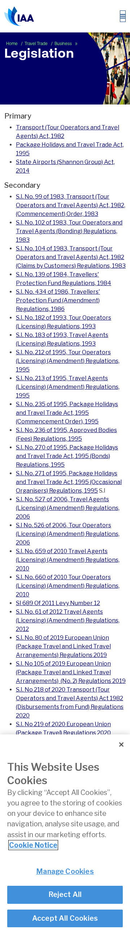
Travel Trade (37, 43)
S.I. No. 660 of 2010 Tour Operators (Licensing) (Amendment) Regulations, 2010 (68, 586)
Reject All (65, 894)
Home (12, 43)
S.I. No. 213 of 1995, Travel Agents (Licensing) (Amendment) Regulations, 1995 (68, 387)
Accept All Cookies (65, 918)
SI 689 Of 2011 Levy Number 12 (58, 603)
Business (64, 43)
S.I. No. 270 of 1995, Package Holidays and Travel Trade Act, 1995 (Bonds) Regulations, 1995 (67, 456)
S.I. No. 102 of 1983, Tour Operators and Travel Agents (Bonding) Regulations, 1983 (69, 231)
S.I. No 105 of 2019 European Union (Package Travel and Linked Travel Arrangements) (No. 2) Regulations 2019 (71, 672)
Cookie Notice (33, 845)
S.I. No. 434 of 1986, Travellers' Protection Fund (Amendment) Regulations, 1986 (58, 300)
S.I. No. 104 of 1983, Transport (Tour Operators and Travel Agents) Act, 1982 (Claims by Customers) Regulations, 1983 (71, 257)
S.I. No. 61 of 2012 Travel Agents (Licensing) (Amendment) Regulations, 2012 (68, 620)
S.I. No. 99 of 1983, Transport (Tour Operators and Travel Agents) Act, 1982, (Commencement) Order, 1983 (70, 205)
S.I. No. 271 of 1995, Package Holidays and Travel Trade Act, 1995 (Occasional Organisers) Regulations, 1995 (69, 482)
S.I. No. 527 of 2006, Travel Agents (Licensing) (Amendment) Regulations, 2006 (68, 508)
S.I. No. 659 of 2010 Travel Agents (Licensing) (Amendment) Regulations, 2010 (68, 560)
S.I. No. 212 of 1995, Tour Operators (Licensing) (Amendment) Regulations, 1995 (68, 361)
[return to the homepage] (19, 16)
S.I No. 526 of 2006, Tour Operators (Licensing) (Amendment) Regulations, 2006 (68, 534)
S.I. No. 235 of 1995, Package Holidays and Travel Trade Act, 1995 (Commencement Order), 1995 (67, 413)
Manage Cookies (65, 871)
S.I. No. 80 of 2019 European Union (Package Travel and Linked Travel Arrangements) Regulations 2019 (63, 646)
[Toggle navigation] (123, 16)
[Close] (121, 744)
